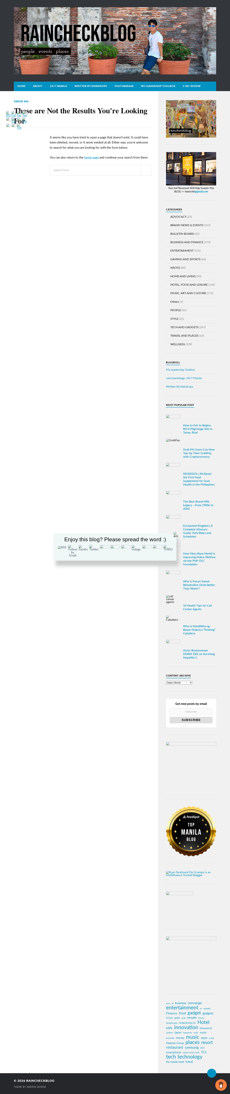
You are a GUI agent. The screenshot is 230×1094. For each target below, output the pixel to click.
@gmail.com (201, 191)
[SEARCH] (146, 170)
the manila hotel (175, 1062)
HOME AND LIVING (183, 276)
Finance (171, 1013)
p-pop (211, 1038)
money (180, 1037)
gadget (194, 1013)
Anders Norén (36, 1087)
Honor (201, 1018)
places (192, 1042)
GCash (169, 1018)
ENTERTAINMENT (182, 250)
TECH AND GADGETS (184, 327)
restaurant (174, 1047)
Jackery (169, 1033)
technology (190, 1057)
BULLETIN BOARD (182, 233)
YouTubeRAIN (124, 86)
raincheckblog (40, 1080)
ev (201, 1009)
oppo (204, 1038)
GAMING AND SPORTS (185, 259)
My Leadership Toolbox (158, 86)
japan (178, 1032)
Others (174, 301)
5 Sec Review (192, 86)
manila (203, 1032)
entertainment (182, 1008)
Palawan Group (175, 1043)
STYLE (174, 318)
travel (189, 1061)
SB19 (202, 1048)
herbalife (192, 1018)
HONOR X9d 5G (187, 1023)
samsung (192, 1047)
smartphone (173, 1052)
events (207, 1009)
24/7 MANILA (58, 86)
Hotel (203, 1022)
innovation (186, 1027)
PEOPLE (175, 310)
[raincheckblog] (115, 40)
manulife (170, 1038)
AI (172, 1004)
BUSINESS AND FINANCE (186, 242)
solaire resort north (191, 1053)
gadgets (208, 1013)
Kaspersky (187, 1033)
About (37, 86)
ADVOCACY (178, 216)
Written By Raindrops (91, 86)
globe (177, 1018)
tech (171, 1057)
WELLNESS (177, 344)
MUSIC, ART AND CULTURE (188, 293)
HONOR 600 (171, 1023)
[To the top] (211, 1073)
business (180, 1003)
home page (92, 157)
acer (168, 1003)
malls (196, 1033)
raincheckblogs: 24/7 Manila (184, 378)
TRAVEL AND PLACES (184, 335)
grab (183, 1018)
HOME (22, 86)
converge (195, 1003)
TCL (204, 1052)
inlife (169, 1028)
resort (207, 1043)
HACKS (175, 267)
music (192, 1037)
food (182, 1013)
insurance (206, 1028)
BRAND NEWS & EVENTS (186, 225)
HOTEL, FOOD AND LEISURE (189, 284)
